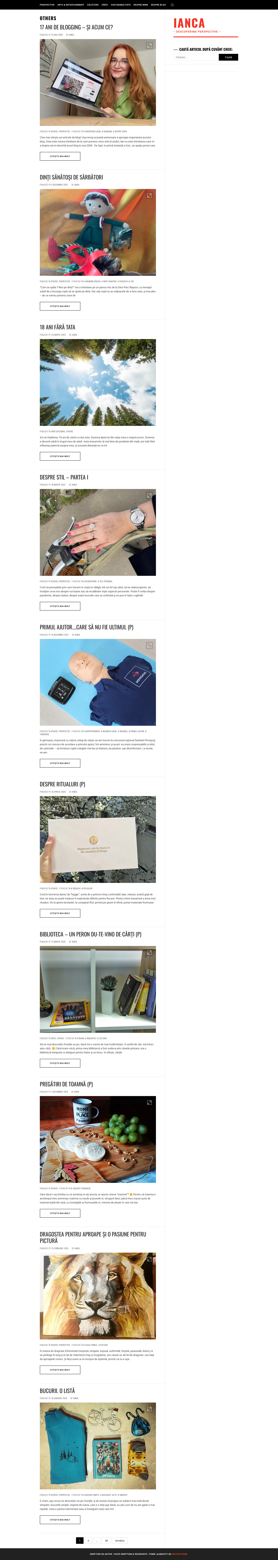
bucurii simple (92, 1494)
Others (54, 131)
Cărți (105, 5)
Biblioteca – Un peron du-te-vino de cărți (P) (90, 934)
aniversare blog (93, 131)
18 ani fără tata (57, 327)
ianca (71, 34)
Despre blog (158, 5)
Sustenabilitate (121, 5)
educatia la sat (126, 281)
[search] (172, 5)
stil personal (106, 581)
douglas (77, 888)
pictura (104, 1344)
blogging (108, 131)
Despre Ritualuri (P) (62, 784)
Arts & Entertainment (70, 5)
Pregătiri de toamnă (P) (66, 1084)
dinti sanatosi (110, 281)
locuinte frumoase (82, 1188)
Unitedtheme (179, 1554)
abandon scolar (92, 281)
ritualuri (88, 888)
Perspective (47, 5)
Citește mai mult (60, 156)
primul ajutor (137, 731)
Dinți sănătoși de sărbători (71, 177)
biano (81, 1038)
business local (110, 731)
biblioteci (91, 1038)
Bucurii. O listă (57, 1390)
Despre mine (141, 5)
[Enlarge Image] (149, 45)
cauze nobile (91, 1344)
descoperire (91, 581)
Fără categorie (58, 431)
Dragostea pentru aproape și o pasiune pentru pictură (93, 1237)
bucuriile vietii (109, 1494)
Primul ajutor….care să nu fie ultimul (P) (86, 627)
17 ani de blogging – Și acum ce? (76, 27)
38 (106, 1540)
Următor (120, 1540)
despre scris (121, 131)
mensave (124, 731)
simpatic (123, 1494)
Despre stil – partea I (64, 477)
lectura (103, 1038)
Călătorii (93, 5)
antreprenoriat (92, 731)
